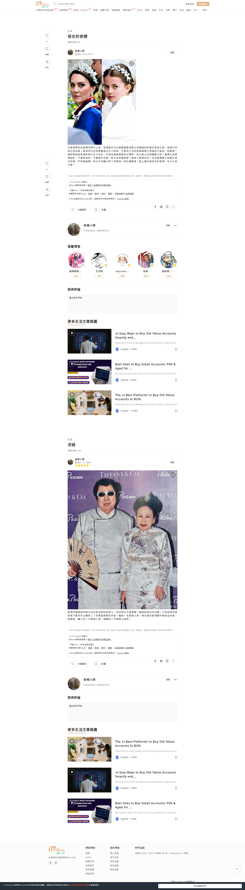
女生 (161, 9)
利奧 (145, 271)
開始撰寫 (203, 3)
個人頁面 (114, 853)
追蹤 (172, 52)
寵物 (188, 9)
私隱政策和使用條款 (78, 885)
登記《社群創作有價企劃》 (100, 185)
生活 (182, 9)
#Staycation (175, 853)
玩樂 (168, 9)
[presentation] (67, 260)
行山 (195, 9)
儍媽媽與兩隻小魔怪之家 (76, 271)
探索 (95, 9)
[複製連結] (47, 218)
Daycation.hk (122, 271)
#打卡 (151, 853)
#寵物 (138, 853)
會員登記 (190, 3)
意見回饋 (89, 869)
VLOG (140, 9)
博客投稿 (89, 873)
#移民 (186, 853)
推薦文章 (104, 9)
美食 (147, 9)
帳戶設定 (114, 857)
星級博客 (116, 9)
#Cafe (165, 853)
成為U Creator (80, 9)
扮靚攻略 (119, 193)
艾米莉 (99, 271)
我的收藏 (114, 861)
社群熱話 (63, 9)
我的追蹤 (114, 865)
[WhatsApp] (47, 203)
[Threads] (47, 211)
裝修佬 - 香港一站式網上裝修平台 (169, 271)
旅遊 (154, 9)
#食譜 (158, 853)
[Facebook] (47, 196)
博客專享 (127, 9)
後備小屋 (80, 50)
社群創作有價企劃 (45, 9)
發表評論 (75, 297)
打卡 (84, 193)
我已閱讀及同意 (200, 886)
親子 (175, 9)
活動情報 (129, 193)
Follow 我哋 (123, 198)
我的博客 (114, 869)
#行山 (144, 853)
